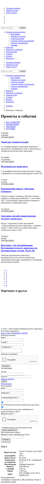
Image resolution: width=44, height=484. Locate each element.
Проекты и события (14, 50)
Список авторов (17, 39)
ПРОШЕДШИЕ (12, 124)
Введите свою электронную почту (15, 435)
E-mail (4, 342)
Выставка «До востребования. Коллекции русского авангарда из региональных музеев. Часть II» (19, 248)
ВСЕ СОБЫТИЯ (13, 122)
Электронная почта (10, 398)
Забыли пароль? (7, 379)
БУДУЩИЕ (10, 129)
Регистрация (6, 384)
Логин (3, 372)
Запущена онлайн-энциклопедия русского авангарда (18, 217)
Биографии (15, 34)
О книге (9, 54)
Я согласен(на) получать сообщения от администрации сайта (17, 410)
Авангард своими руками (14, 142)
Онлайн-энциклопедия (15, 32)
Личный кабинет (13, 8)
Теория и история (18, 36)
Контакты (10, 58)
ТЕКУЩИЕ (11, 127)
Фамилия (5, 393)
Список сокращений (19, 43)
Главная (9, 106)
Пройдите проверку (9, 354)
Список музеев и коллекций (22, 41)
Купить (9, 56)
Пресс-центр (11, 13)
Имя (3, 337)
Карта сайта (6, 333)
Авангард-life (11, 52)
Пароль (4, 376)
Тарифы (14, 45)
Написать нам (12, 10)
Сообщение (6, 347)
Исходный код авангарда (14, 166)
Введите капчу (8, 414)
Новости (9, 47)
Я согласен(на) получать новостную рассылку (20, 405)
